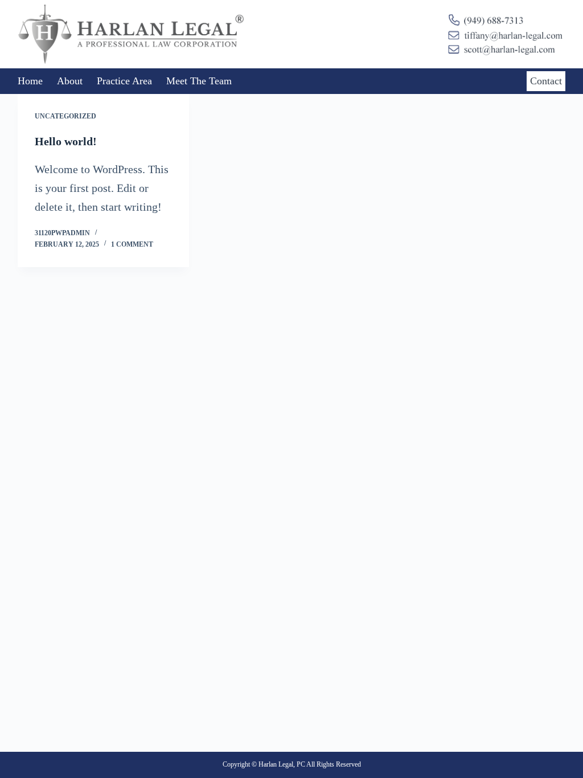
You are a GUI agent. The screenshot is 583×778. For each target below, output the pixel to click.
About (70, 81)
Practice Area (124, 81)
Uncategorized (65, 116)
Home (30, 81)
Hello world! (66, 141)
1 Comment (132, 244)
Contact (546, 81)
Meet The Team (199, 81)
